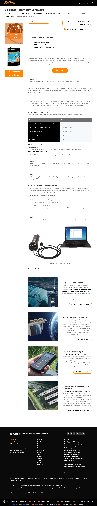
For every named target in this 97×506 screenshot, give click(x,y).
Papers (39, 448)
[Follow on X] (80, 433)
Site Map (39, 462)
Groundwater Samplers (71, 446)
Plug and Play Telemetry (72, 283)
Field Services (40, 3)
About (28, 3)
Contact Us (40, 446)
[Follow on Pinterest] (74, 433)
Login (79, 3)
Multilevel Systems (70, 448)
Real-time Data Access (82, 372)
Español (39, 458)
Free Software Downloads (14, 73)
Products (48, 3)
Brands (34, 3)
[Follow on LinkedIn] (68, 433)
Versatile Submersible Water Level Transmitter (76, 387)
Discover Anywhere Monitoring (75, 317)
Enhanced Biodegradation (72, 454)
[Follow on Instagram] (77, 433)
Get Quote (60, 70)
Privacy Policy (41, 464)
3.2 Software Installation (41, 45)
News (38, 454)
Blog (75, 3)
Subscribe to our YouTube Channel (74, 466)
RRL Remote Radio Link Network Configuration (78, 23)
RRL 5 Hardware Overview (39, 22)
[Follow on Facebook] (71, 433)
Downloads (40, 450)
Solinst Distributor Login (71, 473)
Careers (39, 456)
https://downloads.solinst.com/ (37, 151)
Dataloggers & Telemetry (71, 442)
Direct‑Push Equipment (71, 456)
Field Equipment (69, 460)
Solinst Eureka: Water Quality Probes (75, 444)
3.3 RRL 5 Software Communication (44, 47)
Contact (65, 3)
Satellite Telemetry (84, 339)
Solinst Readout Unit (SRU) (73, 352)
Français (39, 460)
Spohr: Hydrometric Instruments (74, 458)
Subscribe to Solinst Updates (72, 464)
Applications (57, 3)
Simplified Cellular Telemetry (80, 305)
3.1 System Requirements (41, 42)
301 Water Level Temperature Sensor (76, 391)
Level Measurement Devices (72, 440)
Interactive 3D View (14, 36)
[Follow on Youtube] (83, 433)
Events (70, 3)
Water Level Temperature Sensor (79, 410)
